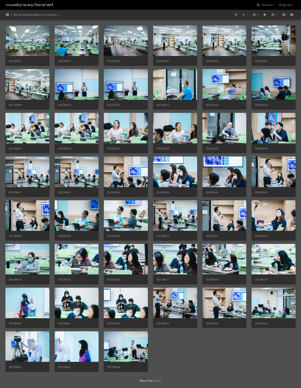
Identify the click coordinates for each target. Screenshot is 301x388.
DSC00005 (163, 61)
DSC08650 (113, 236)
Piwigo (157, 380)
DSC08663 (163, 323)
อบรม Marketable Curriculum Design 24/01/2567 (37, 14)
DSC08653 (261, 236)
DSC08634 (261, 105)
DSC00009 (15, 105)
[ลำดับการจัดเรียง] (245, 14)
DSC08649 (64, 236)
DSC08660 (15, 323)
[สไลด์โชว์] (265, 14)
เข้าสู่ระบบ (285, 5)
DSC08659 (261, 279)
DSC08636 (64, 148)
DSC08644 (163, 192)
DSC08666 (15, 367)
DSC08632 (163, 105)
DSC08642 (64, 192)
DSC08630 (64, 105)
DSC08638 (163, 148)
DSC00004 (113, 61)
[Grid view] (284, 14)
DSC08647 (261, 192)
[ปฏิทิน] (274, 14)
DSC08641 (15, 192)
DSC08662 (113, 323)
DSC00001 (15, 61)
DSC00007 (261, 61)
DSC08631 (113, 105)
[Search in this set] (236, 14)
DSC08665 (261, 323)
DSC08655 (64, 279)
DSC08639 (212, 148)
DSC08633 (212, 105)
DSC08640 (261, 148)
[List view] (292, 14)
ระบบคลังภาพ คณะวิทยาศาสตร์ (29, 5)
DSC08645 (212, 192)
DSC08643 (113, 192)
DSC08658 (212, 279)
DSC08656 (113, 279)
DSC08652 (212, 236)
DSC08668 (113, 367)
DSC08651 (163, 236)
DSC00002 (64, 61)
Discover (267, 5)
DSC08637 (113, 148)
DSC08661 (64, 323)
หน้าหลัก (7, 14)
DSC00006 (212, 61)
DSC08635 (15, 148)
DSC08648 (15, 236)
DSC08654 (15, 279)
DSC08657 (163, 279)
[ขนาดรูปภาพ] (255, 14)
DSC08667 (64, 367)
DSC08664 (212, 323)
